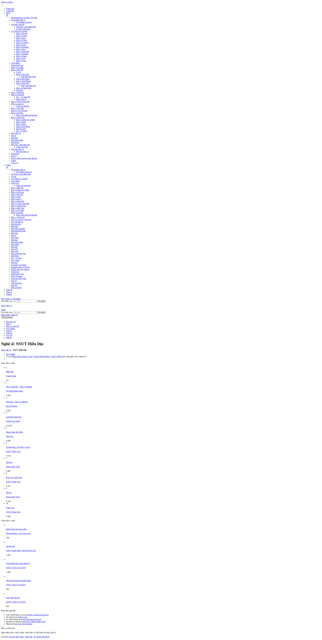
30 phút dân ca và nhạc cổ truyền (24, 18)
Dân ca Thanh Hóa (23, 88)
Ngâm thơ (15, 154)
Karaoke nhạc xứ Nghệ (20, 267)
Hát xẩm (19, 90)
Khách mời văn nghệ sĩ (20, 269)
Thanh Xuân (11, 376)
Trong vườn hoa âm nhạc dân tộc (24, 158)
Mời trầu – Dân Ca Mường (16, 402)
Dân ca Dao (21, 38)
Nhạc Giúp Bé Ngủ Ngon (38, 615)
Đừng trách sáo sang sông (16, 529)
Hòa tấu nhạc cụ (17, 149)
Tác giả (9, 335)
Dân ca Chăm (21, 36)
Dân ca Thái (21, 61)
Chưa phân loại (17, 65)
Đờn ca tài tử (21, 99)
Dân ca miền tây (17, 92)
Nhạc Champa (17, 276)
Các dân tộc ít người (19, 31)
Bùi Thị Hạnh (11, 406)
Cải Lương (15, 63)
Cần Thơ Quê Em (25, 624)
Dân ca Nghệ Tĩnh (18, 206)
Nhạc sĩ (9, 292)
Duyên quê (10, 546)
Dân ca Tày (20, 58)
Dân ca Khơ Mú (22, 52)
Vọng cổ (14, 163)
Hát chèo (14, 226)
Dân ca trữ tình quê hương (26, 115)
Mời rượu (10, 372)
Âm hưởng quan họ (24, 22)
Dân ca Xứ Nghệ (23, 127)
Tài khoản (16, 299)
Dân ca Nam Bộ (17, 95)
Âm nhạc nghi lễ (17, 24)
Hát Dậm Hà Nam (28, 77)
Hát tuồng (15, 142)
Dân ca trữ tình (17, 113)
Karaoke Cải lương (18, 265)
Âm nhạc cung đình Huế (26, 27)
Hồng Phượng (11, 533)
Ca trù (18, 72)
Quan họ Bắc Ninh (18, 278)
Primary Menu (7, 317)
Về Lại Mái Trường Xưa (35, 622)
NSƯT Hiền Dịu (58, 356)
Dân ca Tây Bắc (17, 108)
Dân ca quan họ (17, 104)
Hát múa (14, 233)
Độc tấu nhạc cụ (22, 151)
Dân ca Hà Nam (22, 74)
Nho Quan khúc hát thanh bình (18, 581)
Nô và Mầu (10, 354)
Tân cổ (14, 156)
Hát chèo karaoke (18, 229)
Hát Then (15, 238)
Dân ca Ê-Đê (21, 40)
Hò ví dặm (15, 260)
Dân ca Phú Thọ (22, 83)
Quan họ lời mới (22, 106)
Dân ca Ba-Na (22, 34)
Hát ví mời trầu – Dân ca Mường (19, 387)
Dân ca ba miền (17, 68)
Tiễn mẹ (9, 462)
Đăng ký (14, 315)
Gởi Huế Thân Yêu (13, 417)
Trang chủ (10, 9)
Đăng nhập (5, 315)
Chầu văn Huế (22, 147)
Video (13, 161)
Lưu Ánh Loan (24, 533)
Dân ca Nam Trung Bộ (20, 102)
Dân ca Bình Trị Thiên (20, 190)
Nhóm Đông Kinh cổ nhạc (22, 356)
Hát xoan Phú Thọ (28, 86)
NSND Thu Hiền (13, 421)
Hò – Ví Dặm (21, 131)
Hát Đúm (14, 256)
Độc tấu (14, 285)
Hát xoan (14, 251)
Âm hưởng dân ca (18, 20)
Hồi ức (9, 493)
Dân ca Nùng (21, 56)
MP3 (8, 14)
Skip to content (7, 2)
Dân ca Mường (22, 54)
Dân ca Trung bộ (18, 117)
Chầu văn (15, 183)
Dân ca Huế (21, 122)
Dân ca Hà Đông (23, 79)
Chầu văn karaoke (23, 185)
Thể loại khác (16, 283)
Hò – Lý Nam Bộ (23, 97)
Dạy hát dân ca (17, 222)
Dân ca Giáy (21, 45)
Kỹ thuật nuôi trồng (42, 637)
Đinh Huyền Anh (29, 551)
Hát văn (14, 247)
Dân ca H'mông (22, 47)
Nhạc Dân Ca (6, 299)
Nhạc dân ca (6, 350)
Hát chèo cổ (16, 133)
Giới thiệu (10, 11)
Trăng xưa (10, 508)
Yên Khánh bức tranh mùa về (18, 563)
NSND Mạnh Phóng (42, 356)
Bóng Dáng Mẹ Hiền (14, 432)
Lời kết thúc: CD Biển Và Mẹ (18, 447)
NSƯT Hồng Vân (13, 451)
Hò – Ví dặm (16, 258)
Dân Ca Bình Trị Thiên (25, 120)
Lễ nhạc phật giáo (23, 29)
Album (9, 294)
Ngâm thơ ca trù (17, 274)
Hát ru (13, 136)
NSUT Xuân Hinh (13, 551)
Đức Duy (10, 436)
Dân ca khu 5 (21, 124)
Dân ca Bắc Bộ (17, 70)
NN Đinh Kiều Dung (14, 391)
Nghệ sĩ (9, 290)
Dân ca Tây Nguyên (19, 111)
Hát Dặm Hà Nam (18, 231)
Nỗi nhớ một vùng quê (32, 619)
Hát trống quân (17, 140)
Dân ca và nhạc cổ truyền (21, 219)
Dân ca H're (21, 49)
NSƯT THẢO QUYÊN (16, 568)
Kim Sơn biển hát (13, 598)
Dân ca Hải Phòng (23, 81)
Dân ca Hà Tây (17, 195)
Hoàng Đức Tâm (13, 467)
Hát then (14, 138)
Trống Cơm (22, 617)
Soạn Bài (28, 637)
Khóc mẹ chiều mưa (14, 477)
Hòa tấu (14, 263)
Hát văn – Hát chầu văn (20, 145)
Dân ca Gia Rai (22, 43)
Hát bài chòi (21, 129)
